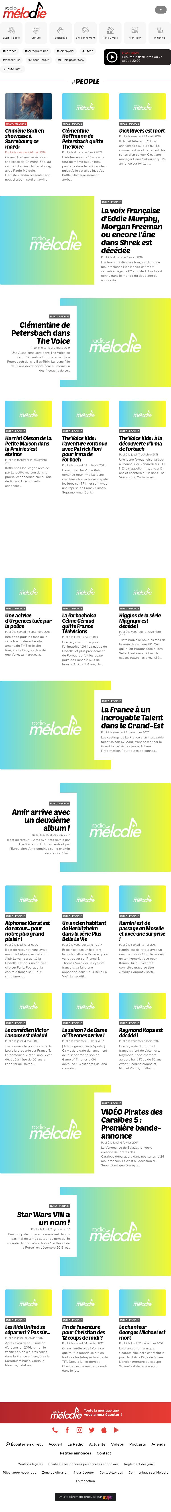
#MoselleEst (11, 60)
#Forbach (9, 51)
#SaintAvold (65, 51)
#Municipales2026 (71, 60)
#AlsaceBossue (38, 60)
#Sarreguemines (36, 51)
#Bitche (87, 51)
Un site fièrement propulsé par (81, 1497)
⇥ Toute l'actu (12, 69)
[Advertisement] (85, 536)
